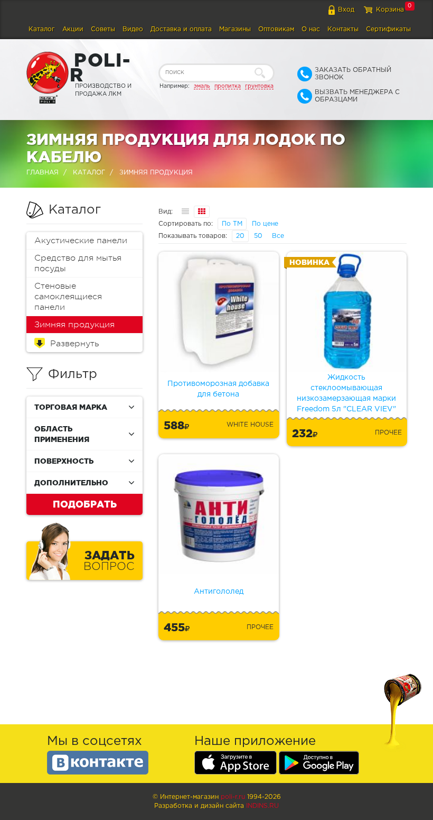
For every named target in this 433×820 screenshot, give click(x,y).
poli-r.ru (233, 797)
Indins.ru (262, 806)
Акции (72, 29)
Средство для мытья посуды (77, 263)
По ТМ (232, 224)
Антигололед (218, 591)
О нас (311, 29)
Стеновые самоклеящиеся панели (68, 296)
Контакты (343, 29)
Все (278, 236)
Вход (346, 10)
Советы (103, 29)
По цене (265, 224)
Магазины (235, 29)
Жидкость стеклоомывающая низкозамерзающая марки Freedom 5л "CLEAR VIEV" (346, 393)
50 (258, 236)
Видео (133, 29)
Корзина (390, 10)
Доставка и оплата (181, 29)
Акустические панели (80, 240)
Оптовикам (276, 29)
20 (240, 236)
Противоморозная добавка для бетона (218, 389)
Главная (42, 173)
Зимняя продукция (74, 324)
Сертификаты (388, 29)
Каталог (42, 29)
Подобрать (85, 504)
